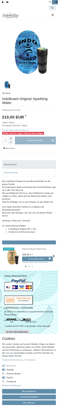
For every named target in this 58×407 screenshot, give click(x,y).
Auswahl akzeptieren (29, 397)
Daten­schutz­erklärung (13, 360)
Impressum (31, 360)
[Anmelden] (3, 2)
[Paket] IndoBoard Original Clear (34, 249)
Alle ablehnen (29, 403)
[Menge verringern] (11, 142)
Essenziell (11, 366)
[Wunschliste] (50, 2)
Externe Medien (14, 373)
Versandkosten (22, 130)
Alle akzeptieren (29, 391)
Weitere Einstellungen (12, 385)
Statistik (10, 370)
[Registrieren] (7, 2)
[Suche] (52, 7)
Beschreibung (10, 164)
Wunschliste (10, 148)
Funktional (11, 381)
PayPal (10, 377)
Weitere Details (11, 172)
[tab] (29, 164)
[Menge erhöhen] (11, 138)
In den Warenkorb (35, 140)
